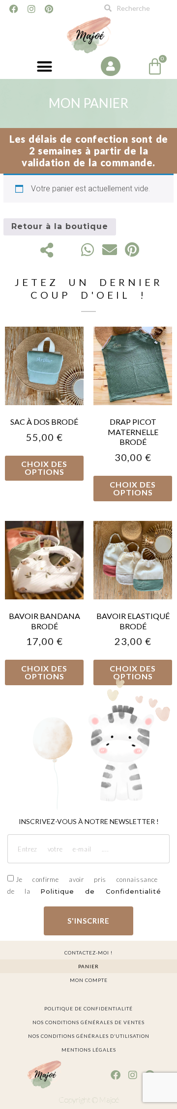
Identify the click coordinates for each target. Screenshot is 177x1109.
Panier (88, 966)
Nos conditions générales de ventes (88, 1022)
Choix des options (44, 467)
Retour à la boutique (59, 226)
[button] (44, 66)
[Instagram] (31, 9)
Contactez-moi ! (88, 952)
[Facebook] (14, 9)
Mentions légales (88, 1050)
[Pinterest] (49, 9)
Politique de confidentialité (88, 1008)
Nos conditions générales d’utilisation (88, 1036)
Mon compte (89, 980)
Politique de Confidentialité (100, 891)
